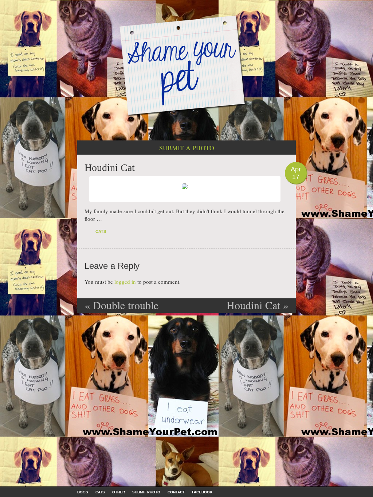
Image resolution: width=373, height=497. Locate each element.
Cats (100, 231)
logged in (125, 281)
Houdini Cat (257, 305)
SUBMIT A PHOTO (186, 147)
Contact (176, 492)
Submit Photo (146, 492)
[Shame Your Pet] (186, 65)
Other (118, 492)
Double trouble (121, 305)
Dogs (82, 492)
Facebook (202, 492)
